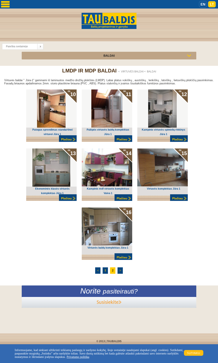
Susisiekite (108, 302)
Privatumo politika (78, 357)
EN (203, 4)
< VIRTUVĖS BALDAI (131, 71)
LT (212, 4)
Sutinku (193, 353)
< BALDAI (150, 71)
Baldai (109, 55)
